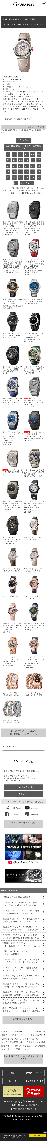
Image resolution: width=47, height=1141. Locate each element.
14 (14, 166)
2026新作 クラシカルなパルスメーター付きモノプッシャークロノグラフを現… (21, 928)
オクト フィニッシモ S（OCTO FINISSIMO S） (13, 472)
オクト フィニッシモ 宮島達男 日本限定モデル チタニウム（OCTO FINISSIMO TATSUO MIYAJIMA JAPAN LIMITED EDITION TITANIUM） (13, 228)
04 (26, 154)
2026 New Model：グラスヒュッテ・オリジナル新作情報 (21, 952)
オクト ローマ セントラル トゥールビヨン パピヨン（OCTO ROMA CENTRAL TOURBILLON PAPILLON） (13, 304)
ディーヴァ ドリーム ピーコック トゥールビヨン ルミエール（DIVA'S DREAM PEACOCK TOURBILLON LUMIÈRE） (34, 662)
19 (8, 172)
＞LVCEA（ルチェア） (35, 127)
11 (32, 160)
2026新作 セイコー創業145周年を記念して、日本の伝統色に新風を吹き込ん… (21, 903)
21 (20, 172)
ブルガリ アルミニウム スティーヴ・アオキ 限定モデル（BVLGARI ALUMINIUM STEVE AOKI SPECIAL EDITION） (34, 507)
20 (14, 172)
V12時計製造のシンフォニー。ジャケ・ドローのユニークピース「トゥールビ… (21, 944)
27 (20, 177)
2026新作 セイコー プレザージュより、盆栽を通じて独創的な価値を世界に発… (21, 993)
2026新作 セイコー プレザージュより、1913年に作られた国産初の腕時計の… (21, 985)
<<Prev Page (23, 140)
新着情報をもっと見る (23, 1019)
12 (38, 160)
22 (26, 172)
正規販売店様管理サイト (23, 1109)
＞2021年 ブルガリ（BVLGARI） (24, 732)
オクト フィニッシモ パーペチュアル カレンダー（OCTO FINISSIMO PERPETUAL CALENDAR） (34, 403)
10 (26, 160)
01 (8, 154)
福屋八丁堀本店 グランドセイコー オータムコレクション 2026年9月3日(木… (21, 1009)
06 (38, 154)
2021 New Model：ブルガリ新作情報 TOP (23, 147)
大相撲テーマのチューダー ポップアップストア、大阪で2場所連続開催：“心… (21, 936)
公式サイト (31, 130)
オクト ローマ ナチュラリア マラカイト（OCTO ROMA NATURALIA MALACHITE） (34, 370)
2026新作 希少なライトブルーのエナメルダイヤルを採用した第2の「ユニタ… (21, 977)
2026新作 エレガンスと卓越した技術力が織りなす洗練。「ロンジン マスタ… (21, 920)
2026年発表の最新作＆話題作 (17, 897)
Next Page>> (26, 183)
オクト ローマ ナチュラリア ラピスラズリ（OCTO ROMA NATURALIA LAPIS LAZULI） (13, 402)
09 (20, 160)
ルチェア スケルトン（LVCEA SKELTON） (33, 597)
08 (14, 160)
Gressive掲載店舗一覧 (23, 787)
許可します (37, 1136)
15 (20, 166)
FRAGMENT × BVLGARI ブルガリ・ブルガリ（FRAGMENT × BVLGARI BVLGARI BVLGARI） (34, 337)
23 (32, 172)
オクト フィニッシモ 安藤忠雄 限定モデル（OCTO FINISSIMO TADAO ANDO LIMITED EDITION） (34, 436)
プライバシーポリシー (32, 1101)
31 (15, 183)
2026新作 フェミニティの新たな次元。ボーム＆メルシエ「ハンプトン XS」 (21, 969)
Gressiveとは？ (11, 1101)
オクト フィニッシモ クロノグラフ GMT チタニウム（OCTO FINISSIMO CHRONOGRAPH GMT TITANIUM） (13, 506)
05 (32, 154)
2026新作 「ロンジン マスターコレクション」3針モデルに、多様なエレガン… (21, 912)
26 (14, 177)
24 (38, 172)
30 (38, 177)
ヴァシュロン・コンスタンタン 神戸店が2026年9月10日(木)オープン (21, 1001)
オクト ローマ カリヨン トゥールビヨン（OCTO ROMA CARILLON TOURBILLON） (12, 540)
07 (8, 160)
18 (38, 166)
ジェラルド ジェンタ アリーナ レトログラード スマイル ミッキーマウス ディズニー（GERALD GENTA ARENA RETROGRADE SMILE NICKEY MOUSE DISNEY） (34, 267)
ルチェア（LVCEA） (11, 596)
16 (26, 166)
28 (26, 177)
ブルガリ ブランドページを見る (23, 823)
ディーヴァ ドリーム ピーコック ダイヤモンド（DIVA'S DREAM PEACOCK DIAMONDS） (13, 661)
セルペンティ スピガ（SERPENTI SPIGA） (12, 694)
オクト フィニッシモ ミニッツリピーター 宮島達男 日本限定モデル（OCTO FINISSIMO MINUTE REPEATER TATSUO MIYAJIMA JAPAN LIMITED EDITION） (13, 266)
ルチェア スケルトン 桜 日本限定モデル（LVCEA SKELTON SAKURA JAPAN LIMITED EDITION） (12, 628)
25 (8, 177)
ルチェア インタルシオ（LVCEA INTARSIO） (33, 538)
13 (8, 166)
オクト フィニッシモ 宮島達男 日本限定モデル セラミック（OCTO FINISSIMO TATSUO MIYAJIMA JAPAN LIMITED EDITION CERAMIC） (34, 228)
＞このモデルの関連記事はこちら (16, 119)
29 (32, 177)
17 (32, 166)
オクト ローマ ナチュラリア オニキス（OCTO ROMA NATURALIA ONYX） (13, 370)
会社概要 (12, 1105)
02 (14, 154)
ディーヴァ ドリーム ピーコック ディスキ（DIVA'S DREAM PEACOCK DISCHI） (34, 627)
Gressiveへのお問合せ (28, 1105)
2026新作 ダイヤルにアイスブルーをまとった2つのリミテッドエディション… (21, 960)
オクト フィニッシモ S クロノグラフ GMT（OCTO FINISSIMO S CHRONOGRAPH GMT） (34, 473)
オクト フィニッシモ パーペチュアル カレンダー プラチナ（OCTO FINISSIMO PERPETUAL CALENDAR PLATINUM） (13, 438)
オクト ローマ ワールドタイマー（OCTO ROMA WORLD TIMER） (34, 302)
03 (20, 154)
